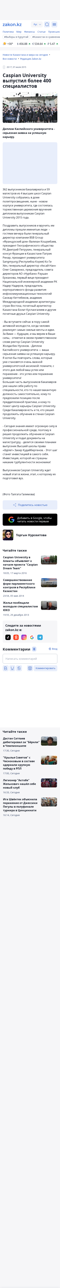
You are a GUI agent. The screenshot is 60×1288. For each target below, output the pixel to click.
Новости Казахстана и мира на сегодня (25, 54)
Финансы (29, 31)
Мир (19, 31)
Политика (8, 31)
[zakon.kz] (12, 24)
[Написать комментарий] (30, 659)
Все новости (10, 58)
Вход (54, 648)
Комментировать (45, 668)
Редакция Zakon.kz (30, 58)
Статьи (42, 31)
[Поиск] (47, 24)
